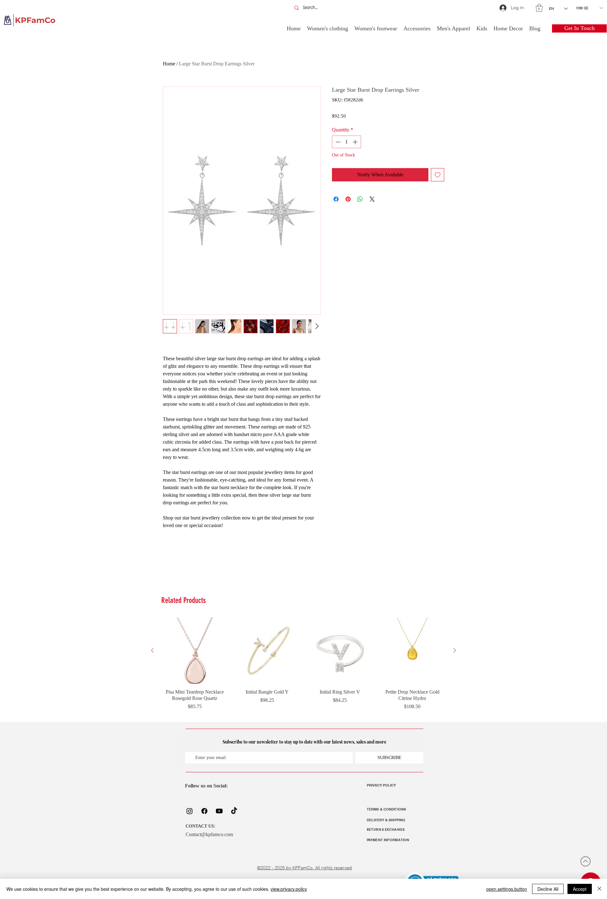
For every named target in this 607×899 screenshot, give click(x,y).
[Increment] (355, 142)
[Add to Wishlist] (437, 174)
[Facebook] (204, 811)
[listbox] (589, 8)
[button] (539, 8)
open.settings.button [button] (506, 889)
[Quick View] (195, 650)
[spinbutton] (346, 142)
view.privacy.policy (289, 889)
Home (169, 63)
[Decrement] (337, 142)
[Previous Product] (152, 650)
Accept (579, 889)
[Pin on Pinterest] (348, 199)
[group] (303, 667)
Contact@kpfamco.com (209, 834)
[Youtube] (219, 811)
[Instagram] (189, 811)
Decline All (547, 889)
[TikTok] (234, 811)
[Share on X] (372, 199)
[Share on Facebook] (336, 199)
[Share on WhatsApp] (360, 199)
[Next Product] (454, 650)
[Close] (599, 889)
